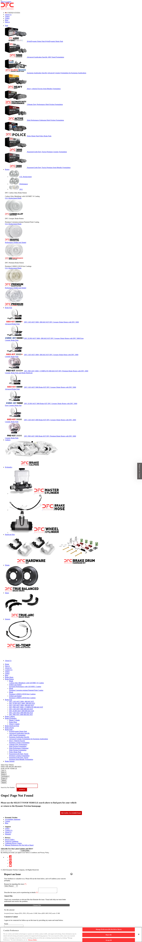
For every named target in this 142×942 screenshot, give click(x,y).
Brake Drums (9, 728)
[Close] (71, 874)
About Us (8, 14)
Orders (7, 18)
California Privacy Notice (13, 843)
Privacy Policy (10, 839)
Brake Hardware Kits (12, 726)
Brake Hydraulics (11, 718)
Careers (7, 821)
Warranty (8, 834)
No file (6, 910)
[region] (71, 934)
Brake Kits (8, 700)
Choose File (37, 905)
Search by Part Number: (8, 787)
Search (4, 780)
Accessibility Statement (12, 819)
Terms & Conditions (11, 841)
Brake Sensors (9, 761)
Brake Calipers (10, 716)
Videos (7, 16)
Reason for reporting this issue (15, 884)
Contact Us (8, 830)
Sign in (7, 22)
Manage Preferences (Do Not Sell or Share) (19, 845)
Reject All (108, 935)
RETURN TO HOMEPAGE (71, 813)
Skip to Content (6, 2)
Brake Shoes (9, 677)
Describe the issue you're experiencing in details (21, 892)
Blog (6, 20)
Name (6, 924)
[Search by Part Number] (1, 0)
